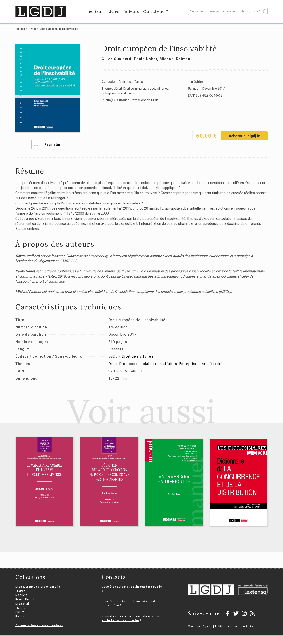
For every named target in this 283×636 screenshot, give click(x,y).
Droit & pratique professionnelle (37, 586)
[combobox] (228, 11)
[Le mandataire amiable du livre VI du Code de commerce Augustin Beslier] (44, 481)
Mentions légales (200, 626)
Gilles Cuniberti (117, 59)
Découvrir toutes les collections (39, 625)
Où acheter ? (155, 11)
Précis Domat (24, 599)
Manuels (21, 595)
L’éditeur (94, 11)
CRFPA (20, 612)
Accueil (20, 28)
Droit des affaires (131, 81)
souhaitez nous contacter (120, 620)
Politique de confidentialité (234, 626)
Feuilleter (52, 144)
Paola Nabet (145, 59)
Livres (113, 11)
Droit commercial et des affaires (145, 88)
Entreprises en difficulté (118, 93)
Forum (19, 616)
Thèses (20, 608)
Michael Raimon (175, 59)
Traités (20, 590)
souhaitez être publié (146, 586)
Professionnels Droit (144, 100)
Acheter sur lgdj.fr (244, 136)
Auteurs (131, 11)
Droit (118, 88)
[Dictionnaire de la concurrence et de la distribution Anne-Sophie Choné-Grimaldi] (239, 482)
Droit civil (22, 603)
